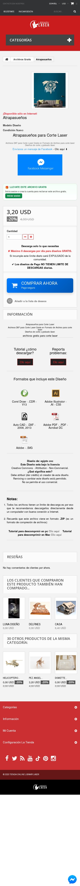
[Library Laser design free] (40, 787)
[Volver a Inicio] (6, 59)
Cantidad (12, 231)
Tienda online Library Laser (24, 774)
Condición (9, 130)
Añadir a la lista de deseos (30, 301)
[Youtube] (30, 758)
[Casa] (66, 608)
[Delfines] (40, 608)
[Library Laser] (40, 24)
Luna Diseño (11, 624)
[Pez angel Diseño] (40, 663)
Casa (58, 624)
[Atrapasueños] (49, 90)
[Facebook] (7, 758)
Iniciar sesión (26, 12)
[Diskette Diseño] (66, 663)
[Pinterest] (45, 758)
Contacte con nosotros (13, 4)
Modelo (7, 125)
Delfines (35, 624)
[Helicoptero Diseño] (14, 663)
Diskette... (61, 678)
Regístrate (8, 12)
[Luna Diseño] (14, 608)
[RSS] (22, 758)
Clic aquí (25, 362)
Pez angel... (36, 678)
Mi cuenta (9, 730)
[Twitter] (14, 758)
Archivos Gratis (22, 59)
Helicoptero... (11, 678)
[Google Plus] (38, 758)
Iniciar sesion (13, 195)
